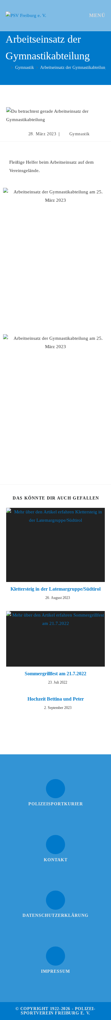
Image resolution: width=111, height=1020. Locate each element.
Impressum (55, 971)
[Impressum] (55, 956)
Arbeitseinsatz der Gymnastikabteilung (73, 67)
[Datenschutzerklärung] (55, 900)
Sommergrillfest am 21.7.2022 (55, 673)
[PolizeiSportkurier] (55, 788)
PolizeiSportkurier (55, 804)
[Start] (7, 67)
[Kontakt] (55, 844)
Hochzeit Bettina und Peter (55, 699)
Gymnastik (79, 134)
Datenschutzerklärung (55, 915)
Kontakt (56, 860)
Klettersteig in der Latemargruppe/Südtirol (55, 589)
